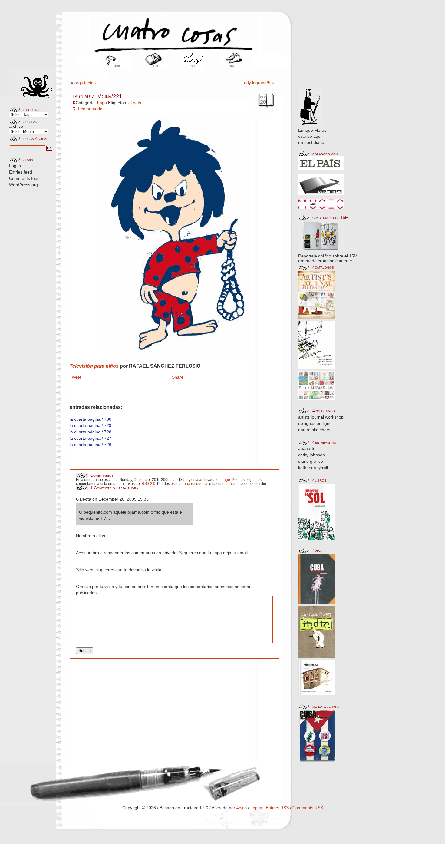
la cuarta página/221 (97, 96)
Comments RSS (307, 807)
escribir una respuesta (189, 483)
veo (193, 66)
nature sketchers (314, 429)
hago (116, 66)
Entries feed (20, 172)
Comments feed (24, 178)
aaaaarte (306, 448)
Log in (15, 165)
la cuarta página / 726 (90, 444)
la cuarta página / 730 (90, 419)
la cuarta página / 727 (90, 438)
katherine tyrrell (313, 467)
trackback (235, 483)
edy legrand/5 (257, 82)
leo (155, 66)
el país (134, 102)
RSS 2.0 (148, 483)
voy (231, 66)
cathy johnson (311, 454)
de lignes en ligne (315, 423)
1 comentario (89, 108)
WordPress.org (23, 184)
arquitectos (85, 82)
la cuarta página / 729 (90, 425)
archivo (16, 126)
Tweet (75, 377)
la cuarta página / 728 (90, 431)
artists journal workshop (321, 417)
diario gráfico (310, 461)
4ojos (241, 807)
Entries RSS (277, 807)
